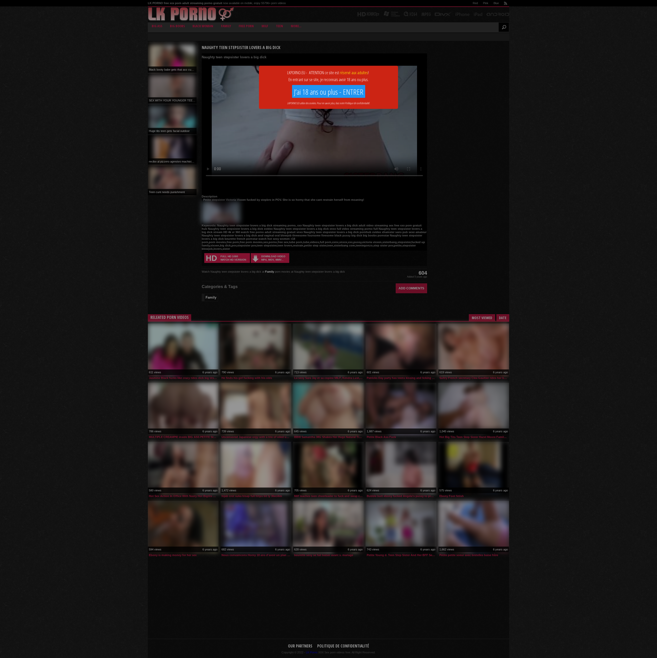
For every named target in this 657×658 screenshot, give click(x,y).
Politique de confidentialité (357, 103)
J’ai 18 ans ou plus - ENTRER (328, 92)
